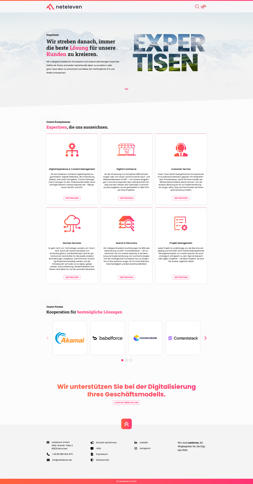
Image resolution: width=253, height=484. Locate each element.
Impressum (102, 454)
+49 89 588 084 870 (62, 454)
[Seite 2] (126, 360)
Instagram (145, 448)
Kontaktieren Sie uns (126, 402)
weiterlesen (72, 198)
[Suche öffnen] (197, 6)
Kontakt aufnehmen (106, 442)
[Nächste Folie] (205, 338)
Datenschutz (102, 459)
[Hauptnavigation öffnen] (203, 6)
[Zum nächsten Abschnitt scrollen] (126, 89)
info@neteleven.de (62, 459)
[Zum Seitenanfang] (126, 424)
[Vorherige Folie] (47, 338)
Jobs (98, 448)
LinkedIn (144, 442)
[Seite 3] (131, 360)
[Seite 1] (122, 360)
